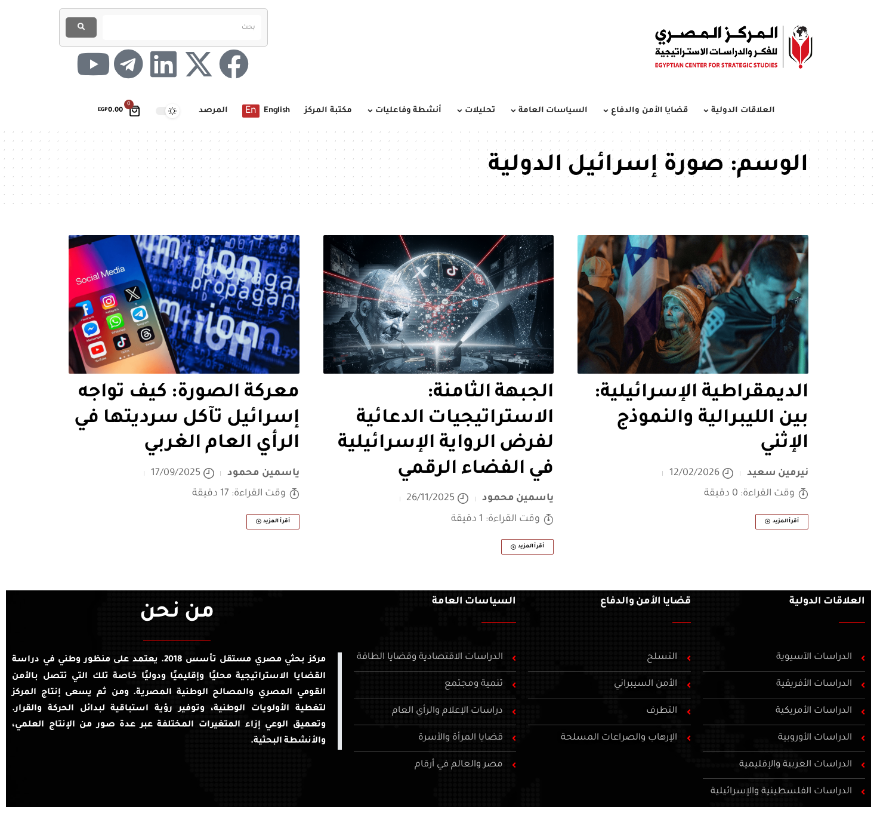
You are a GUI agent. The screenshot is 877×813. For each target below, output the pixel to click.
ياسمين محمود (518, 498)
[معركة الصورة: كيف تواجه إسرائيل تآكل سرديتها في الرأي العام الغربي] (184, 304)
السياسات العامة (474, 601)
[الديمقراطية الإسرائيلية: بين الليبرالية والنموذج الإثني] (693, 304)
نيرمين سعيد (778, 473)
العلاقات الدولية (827, 601)
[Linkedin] (163, 64)
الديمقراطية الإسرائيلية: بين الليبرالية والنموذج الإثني (701, 418)
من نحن (177, 613)
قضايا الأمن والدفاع (645, 601)
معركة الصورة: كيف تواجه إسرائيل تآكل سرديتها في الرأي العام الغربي (186, 418)
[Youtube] (93, 64)
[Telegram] (128, 64)
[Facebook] (234, 64)
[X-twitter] (199, 64)
